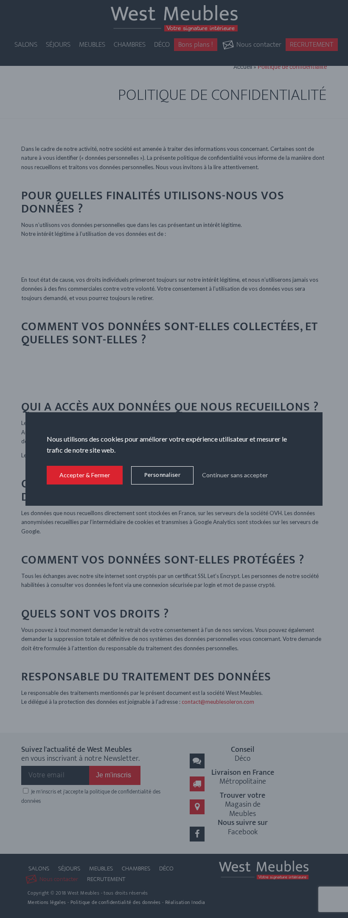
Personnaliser (162, 475)
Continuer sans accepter (235, 475)
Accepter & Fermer (84, 475)
